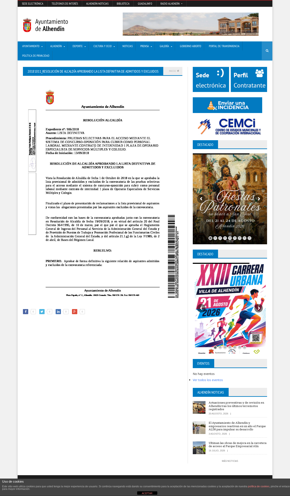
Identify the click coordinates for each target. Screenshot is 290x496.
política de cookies (258, 486)
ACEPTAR (147, 493)
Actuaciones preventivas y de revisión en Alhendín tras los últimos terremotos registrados (236, 406)
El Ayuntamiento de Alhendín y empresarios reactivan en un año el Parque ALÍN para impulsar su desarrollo (237, 426)
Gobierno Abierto (190, 46)
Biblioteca (123, 4)
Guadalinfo (145, 4)
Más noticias (230, 460)
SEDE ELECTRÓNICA (32, 4)
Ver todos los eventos (208, 380)
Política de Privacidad (35, 56)
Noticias (127, 46)
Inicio (172, 71)
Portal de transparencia (224, 46)
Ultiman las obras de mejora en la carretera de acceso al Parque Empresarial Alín (237, 444)
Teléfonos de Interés (65, 4)
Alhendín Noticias (97, 4)
